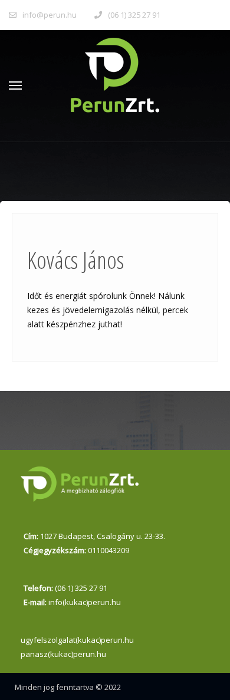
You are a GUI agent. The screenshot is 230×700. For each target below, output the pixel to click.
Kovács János (75, 260)
